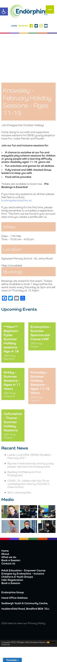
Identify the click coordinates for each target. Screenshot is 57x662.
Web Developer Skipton (35, 642)
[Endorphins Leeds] (29, 12)
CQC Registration (12, 579)
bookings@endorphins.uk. (16, 200)
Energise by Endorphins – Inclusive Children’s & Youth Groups (22, 575)
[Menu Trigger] (50, 9)
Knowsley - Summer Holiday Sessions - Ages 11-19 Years (40, 382)
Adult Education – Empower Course (23, 570)
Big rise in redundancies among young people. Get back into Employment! (30, 465)
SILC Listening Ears (19, 492)
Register (23, 26)
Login (14, 26)
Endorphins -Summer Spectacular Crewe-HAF (41, 333)
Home (5, 550)
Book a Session (10, 560)
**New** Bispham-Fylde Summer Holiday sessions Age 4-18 (11, 339)
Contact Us (8, 563)
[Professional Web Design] (50, 642)
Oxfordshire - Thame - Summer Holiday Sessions (13, 422)
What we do (8, 557)
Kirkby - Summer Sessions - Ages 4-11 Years (12, 380)
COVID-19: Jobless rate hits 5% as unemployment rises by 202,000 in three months (28, 484)
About (5, 553)
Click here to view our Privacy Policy (23, 623)
